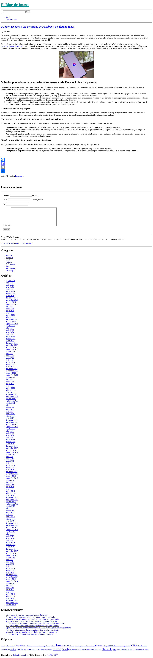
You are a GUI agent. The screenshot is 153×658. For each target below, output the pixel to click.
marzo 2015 (10, 568)
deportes (9, 255)
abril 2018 (9, 489)
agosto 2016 (10, 532)
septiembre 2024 (12, 324)
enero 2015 (10, 573)
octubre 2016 (11, 527)
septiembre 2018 (12, 478)
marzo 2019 (10, 465)
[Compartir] (76, 171)
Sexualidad (85, 649)
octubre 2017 (11, 502)
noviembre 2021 (12, 397)
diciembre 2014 (11, 575)
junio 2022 (10, 382)
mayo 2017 (10, 512)
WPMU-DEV (52, 655)
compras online (36, 646)
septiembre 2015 (12, 555)
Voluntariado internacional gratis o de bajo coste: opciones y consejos (32, 632)
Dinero (48, 646)
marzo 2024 (10, 336)
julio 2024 (9, 328)
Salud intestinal (72, 649)
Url (4, 204)
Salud (8, 266)
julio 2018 (9, 482)
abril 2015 (9, 566)
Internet (99, 645)
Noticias (9, 262)
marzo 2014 (10, 594)
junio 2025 (10, 309)
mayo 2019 (10, 461)
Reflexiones (10, 264)
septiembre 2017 (12, 504)
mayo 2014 (10, 590)
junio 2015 (10, 562)
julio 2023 (9, 354)
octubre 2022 (11, 373)
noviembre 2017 (12, 500)
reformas (43, 649)
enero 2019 (10, 470)
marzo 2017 (10, 517)
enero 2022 (10, 392)
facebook (77, 646)
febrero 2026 (10, 294)
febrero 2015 (10, 570)
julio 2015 (9, 560)
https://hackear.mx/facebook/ (11, 46)
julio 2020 (9, 431)
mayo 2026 (10, 287)
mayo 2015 (10, 564)
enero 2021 (10, 418)
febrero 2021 (10, 416)
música (8, 649)
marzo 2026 (10, 291)
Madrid (111, 646)
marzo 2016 (10, 542)
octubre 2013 (11, 605)
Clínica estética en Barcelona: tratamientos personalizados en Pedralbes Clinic (35, 623)
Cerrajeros (20, 645)
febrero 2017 (10, 519)
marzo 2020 (10, 439)
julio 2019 (9, 457)
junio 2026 (10, 285)
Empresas (18, 176)
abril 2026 (9, 289)
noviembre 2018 (12, 474)
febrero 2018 (10, 493)
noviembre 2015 (12, 551)
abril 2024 (9, 334)
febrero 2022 (10, 390)
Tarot (100, 649)
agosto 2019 (10, 454)
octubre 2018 (11, 476)
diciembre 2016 (11, 523)
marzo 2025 (10, 315)
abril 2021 (9, 412)
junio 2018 (10, 485)
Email (5, 200)
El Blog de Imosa (15, 5)
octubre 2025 (11, 302)
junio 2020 (10, 433)
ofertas (26, 649)
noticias (19, 649)
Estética (72, 646)
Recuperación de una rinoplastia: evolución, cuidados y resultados (30, 617)
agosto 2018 (10, 480)
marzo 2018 (10, 491)
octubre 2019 (11, 450)
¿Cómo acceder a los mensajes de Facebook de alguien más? (37, 26)
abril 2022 (9, 386)
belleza (7, 646)
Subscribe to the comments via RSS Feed (16, 243)
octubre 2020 (11, 424)
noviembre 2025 (12, 300)
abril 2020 (9, 437)
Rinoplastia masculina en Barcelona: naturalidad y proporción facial (31, 621)
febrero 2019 (10, 467)
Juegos (106, 646)
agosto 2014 (10, 583)
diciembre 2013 (11, 600)
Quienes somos (11, 19)
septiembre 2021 (12, 401)
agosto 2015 (10, 558)
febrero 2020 (10, 442)
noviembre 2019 (12, 448)
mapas (117, 646)
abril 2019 (9, 463)
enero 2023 (10, 366)
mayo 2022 (10, 384)
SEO (79, 649)
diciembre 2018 (11, 472)
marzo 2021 (10, 414)
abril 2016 (9, 540)
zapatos (147, 649)
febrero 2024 (10, 339)
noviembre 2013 (12, 603)
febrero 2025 (10, 317)
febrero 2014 (10, 596)
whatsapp (142, 649)
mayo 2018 (10, 487)
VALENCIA (131, 649)
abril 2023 (9, 360)
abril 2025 (9, 313)
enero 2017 (10, 521)
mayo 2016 (10, 538)
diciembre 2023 (11, 343)
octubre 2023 (11, 347)
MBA (134, 645)
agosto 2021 (10, 403)
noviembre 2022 (12, 371)
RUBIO (57, 649)
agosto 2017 (10, 506)
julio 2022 (9, 379)
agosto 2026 (10, 281)
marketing (122, 646)
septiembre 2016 (12, 530)
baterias (3, 646)
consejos (43, 646)
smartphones (93, 649)
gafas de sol (83, 646)
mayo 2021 (10, 409)
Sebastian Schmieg (20, 655)
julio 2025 (9, 306)
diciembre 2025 (11, 298)
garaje (89, 646)
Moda (8, 260)
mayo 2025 (10, 311)
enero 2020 (10, 444)
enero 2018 (10, 495)
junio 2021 (10, 407)
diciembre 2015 (11, 549)
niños (13, 649)
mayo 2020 (10, 435)
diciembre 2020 (11, 420)
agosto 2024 (10, 326)
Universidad (124, 649)
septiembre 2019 (12, 452)
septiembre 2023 (12, 349)
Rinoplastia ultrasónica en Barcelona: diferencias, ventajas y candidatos (32, 630)
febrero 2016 (10, 545)
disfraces (53, 646)
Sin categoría (11, 268)
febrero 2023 (10, 364)
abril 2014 (9, 592)
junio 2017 (10, 510)
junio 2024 (10, 330)
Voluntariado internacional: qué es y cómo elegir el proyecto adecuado (32, 619)
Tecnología (10, 270)
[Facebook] (76, 160)
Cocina (29, 646)
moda (140, 646)
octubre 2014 (11, 579)
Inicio (8, 17)
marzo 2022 (10, 388)
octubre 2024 (11, 321)
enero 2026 (10, 296)
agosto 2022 (10, 377)
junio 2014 (10, 588)
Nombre (6, 195)
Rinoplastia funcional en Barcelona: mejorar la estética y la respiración (32, 626)
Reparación (49, 649)
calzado (12, 646)
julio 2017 (9, 508)
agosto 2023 (10, 351)
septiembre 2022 (12, 375)
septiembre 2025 (12, 304)
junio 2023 (10, 356)
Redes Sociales (34, 649)
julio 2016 (9, 534)
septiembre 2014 (12, 581)
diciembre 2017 (11, 497)
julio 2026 (9, 283)
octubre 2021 (11, 399)
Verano (137, 649)
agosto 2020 (10, 429)
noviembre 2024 (12, 319)
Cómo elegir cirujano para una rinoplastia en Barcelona (26, 615)
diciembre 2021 (11, 394)
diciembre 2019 (11, 446)
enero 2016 (10, 547)
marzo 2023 (10, 362)
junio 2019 (10, 459)
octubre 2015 (11, 553)
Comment (6, 225)
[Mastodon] (76, 163)
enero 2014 (10, 598)
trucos (118, 649)
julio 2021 (9, 405)
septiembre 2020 (12, 427)
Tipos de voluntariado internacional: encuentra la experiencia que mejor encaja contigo (38, 628)
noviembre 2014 (12, 577)
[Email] (76, 167)
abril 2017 (9, 515)
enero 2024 (10, 341)
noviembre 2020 (12, 422)
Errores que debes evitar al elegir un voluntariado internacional (29, 634)
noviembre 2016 (12, 525)
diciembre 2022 (11, 369)
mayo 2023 (10, 358)
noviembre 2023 (12, 345)
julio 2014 (9, 585)
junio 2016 (10, 536)
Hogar (93, 646)
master (127, 646)
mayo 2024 (10, 332)
